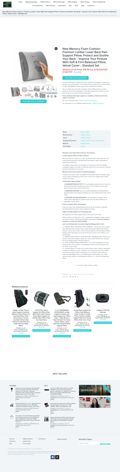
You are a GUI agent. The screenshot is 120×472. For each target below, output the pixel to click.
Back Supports (21, 15)
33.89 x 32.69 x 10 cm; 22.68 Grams (92, 140)
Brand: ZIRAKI (85, 132)
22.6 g (83, 146)
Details (77, 72)
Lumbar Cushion (86, 138)
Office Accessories (13, 15)
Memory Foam (85, 143)
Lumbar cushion (86, 135)
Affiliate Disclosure (98, 103)
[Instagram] (57, 457)
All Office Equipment (73, 274)
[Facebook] (53, 457)
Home (6, 15)
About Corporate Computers (88, 100)
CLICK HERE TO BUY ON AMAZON (33, 101)
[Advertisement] (57, 30)
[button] (70, 277)
